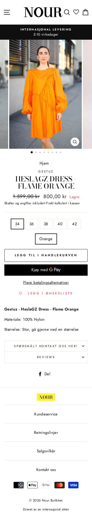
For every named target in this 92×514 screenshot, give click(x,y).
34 (17, 224)
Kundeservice (46, 414)
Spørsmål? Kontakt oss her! (46, 346)
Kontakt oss (46, 470)
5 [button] (49, 153)
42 (74, 224)
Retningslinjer (46, 432)
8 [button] (61, 153)
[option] (46, 32)
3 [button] (40, 153)
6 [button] (53, 153)
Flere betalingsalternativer (46, 282)
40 (59, 224)
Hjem (44, 163)
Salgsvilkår (46, 451)
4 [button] (44, 153)
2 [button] (36, 153)
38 (46, 224)
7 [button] (57, 153)
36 (31, 224)
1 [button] (32, 152)
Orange (45, 239)
